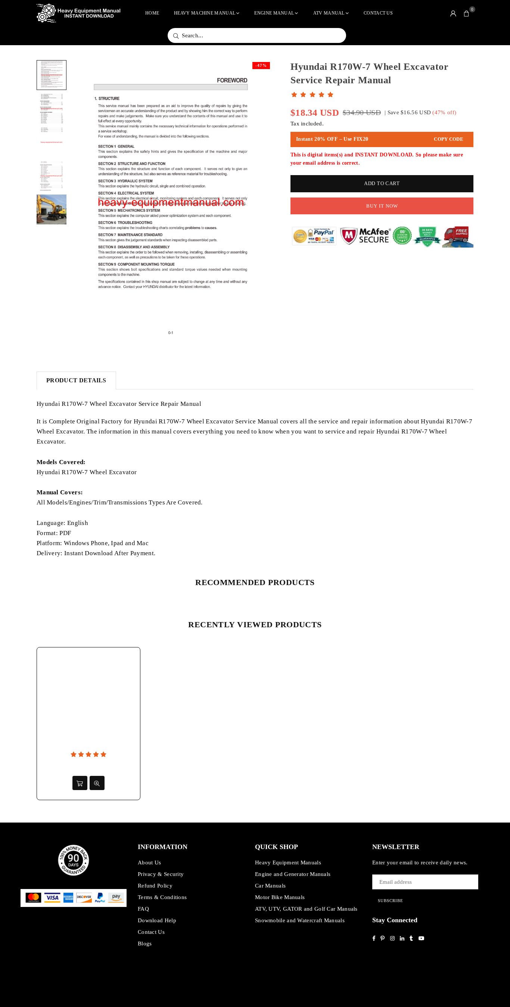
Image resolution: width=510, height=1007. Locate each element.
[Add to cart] (79, 783)
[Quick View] (97, 783)
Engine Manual (274, 13)
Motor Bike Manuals (280, 897)
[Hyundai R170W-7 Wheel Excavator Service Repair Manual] (51, 75)
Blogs (145, 944)
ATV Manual (329, 13)
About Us (149, 862)
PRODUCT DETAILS (76, 380)
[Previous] (80, 202)
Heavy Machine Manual (204, 13)
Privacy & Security (161, 874)
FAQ (143, 909)
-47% (261, 65)
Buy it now (382, 206)
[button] (466, 13)
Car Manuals (270, 886)
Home (152, 13)
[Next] (261, 202)
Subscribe (390, 900)
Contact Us (378, 13)
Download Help (157, 920)
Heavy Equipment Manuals (288, 862)
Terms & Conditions (162, 897)
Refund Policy (155, 886)
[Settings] (453, 13)
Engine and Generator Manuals (292, 874)
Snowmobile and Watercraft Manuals (300, 920)
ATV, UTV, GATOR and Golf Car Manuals (306, 909)
